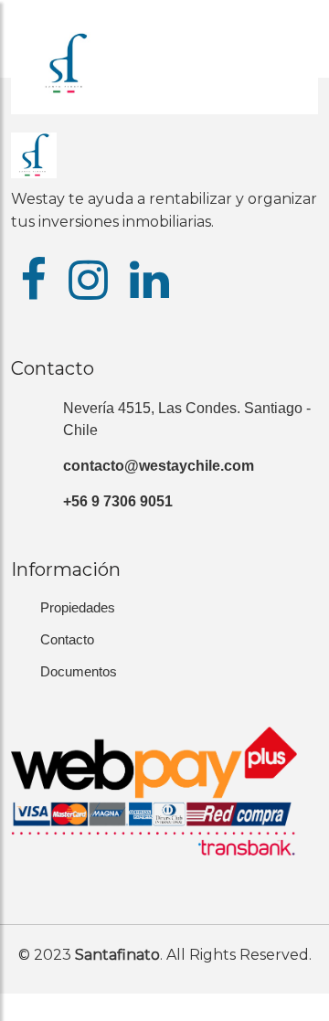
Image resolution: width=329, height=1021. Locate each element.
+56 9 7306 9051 (118, 501)
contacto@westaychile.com (158, 465)
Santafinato (117, 954)
